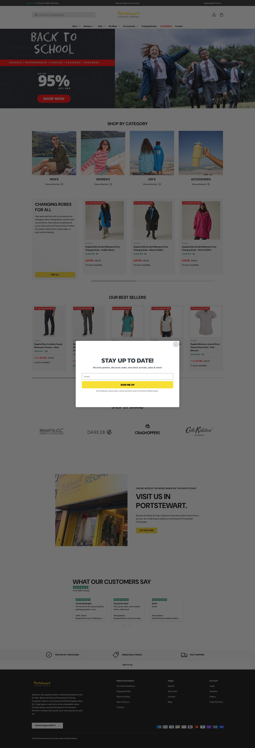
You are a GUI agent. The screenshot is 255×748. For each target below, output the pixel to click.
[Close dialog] (176, 344)
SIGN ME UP (127, 385)
